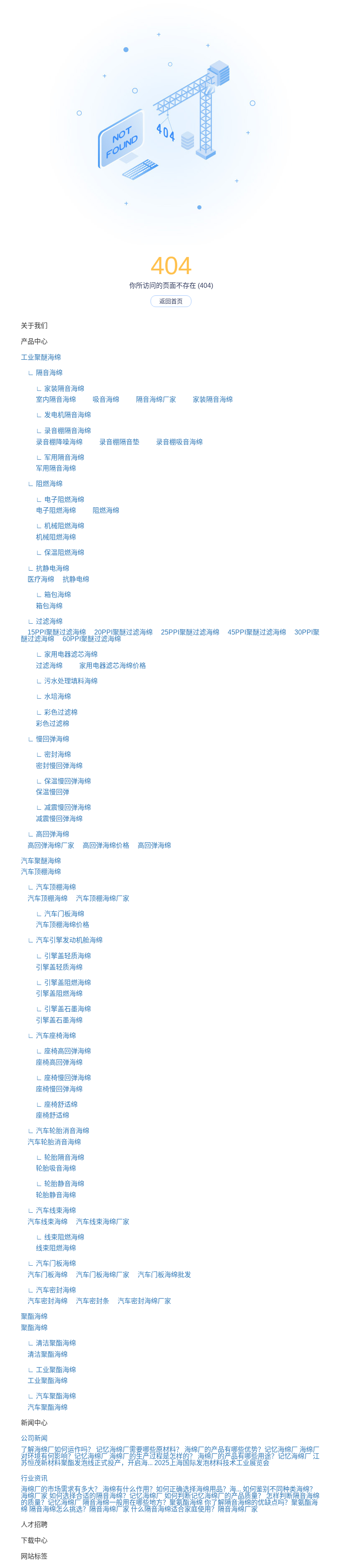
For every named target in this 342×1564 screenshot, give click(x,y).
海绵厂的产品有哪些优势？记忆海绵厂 (241, 1449)
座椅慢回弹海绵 (52, 1089)
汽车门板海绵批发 (161, 1274)
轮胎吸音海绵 (48, 1168)
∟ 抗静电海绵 (45, 568)
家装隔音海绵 (205, 399)
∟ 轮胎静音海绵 (52, 1183)
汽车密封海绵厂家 (141, 1301)
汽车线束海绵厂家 (99, 1221)
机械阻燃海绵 (48, 537)
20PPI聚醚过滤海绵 (120, 632)
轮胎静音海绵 (48, 1195)
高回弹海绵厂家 (47, 845)
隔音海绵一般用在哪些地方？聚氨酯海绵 (143, 1502)
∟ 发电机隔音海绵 (56, 414)
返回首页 (171, 301)
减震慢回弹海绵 (52, 818)
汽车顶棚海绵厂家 (99, 898)
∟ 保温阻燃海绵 (52, 552)
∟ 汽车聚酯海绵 (48, 1396)
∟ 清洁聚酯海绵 (48, 1343)
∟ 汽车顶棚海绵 (48, 887)
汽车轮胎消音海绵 (51, 1142)
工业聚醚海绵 (41, 357)
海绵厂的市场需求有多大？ (61, 1489)
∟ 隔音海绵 (42, 372)
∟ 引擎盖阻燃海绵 (56, 982)
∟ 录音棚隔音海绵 (56, 430)
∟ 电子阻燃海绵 (52, 499)
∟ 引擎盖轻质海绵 (56, 956)
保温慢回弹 (45, 792)
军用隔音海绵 (48, 468)
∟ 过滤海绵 (42, 621)
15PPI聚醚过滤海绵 (53, 632)
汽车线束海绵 (44, 1221)
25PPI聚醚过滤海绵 (186, 632)
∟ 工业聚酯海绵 (48, 1369)
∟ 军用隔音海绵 (52, 457)
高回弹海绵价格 (102, 845)
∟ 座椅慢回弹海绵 (56, 1077)
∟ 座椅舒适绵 (49, 1104)
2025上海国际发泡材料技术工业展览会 (211, 1462)
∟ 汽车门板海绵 (52, 913)
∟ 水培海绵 (46, 696)
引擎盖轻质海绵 (52, 967)
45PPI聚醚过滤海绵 (253, 632)
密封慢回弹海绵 (52, 765)
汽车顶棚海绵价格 (55, 924)
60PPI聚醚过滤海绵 (88, 638)
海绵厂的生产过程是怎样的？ (152, 1456)
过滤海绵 (42, 665)
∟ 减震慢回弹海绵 (56, 807)
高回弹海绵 (151, 845)
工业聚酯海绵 (44, 1380)
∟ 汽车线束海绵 (48, 1210)
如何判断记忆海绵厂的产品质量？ (214, 1495)
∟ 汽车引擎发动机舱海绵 (62, 940)
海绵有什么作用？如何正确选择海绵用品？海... (172, 1489)
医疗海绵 (37, 579)
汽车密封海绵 (44, 1301)
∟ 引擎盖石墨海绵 (56, 1008)
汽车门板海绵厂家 (99, 1274)
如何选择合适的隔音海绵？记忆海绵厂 (106, 1495)
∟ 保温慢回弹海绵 (56, 781)
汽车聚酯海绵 (44, 1407)
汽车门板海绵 (44, 1274)
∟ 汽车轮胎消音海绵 (55, 1130)
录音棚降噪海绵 (52, 442)
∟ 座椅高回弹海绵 (56, 1051)
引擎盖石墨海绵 (52, 1020)
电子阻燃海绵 (48, 510)
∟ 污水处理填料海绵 (59, 681)
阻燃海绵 (98, 510)
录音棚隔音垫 (111, 442)
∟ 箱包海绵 (46, 594)
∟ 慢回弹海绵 (45, 739)
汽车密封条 (89, 1301)
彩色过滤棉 (45, 723)
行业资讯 (34, 1478)
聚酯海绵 (34, 1316)
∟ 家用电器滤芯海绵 (59, 654)
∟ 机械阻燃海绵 (52, 525)
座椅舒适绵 (45, 1115)
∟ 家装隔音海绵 (52, 388)
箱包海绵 (42, 605)
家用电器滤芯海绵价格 (105, 665)
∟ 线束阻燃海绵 (52, 1237)
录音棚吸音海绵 (172, 442)
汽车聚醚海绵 (41, 860)
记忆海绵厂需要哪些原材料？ (139, 1449)
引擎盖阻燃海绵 (52, 993)
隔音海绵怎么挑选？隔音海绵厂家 (79, 1509)
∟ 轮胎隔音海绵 (52, 1157)
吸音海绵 (98, 399)
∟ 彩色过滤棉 (49, 712)
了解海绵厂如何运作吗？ (57, 1449)
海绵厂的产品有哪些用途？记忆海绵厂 (254, 1456)
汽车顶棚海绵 (41, 871)
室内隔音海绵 (48, 399)
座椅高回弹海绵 (52, 1062)
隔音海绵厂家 (148, 399)
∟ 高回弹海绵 (45, 834)
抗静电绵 (72, 579)
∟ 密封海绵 (46, 754)
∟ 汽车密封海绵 (48, 1290)
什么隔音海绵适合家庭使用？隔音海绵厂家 (194, 1509)
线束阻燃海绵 (48, 1248)
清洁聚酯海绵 (44, 1354)
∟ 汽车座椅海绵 (48, 1035)
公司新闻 (34, 1438)
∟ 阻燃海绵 (42, 483)
